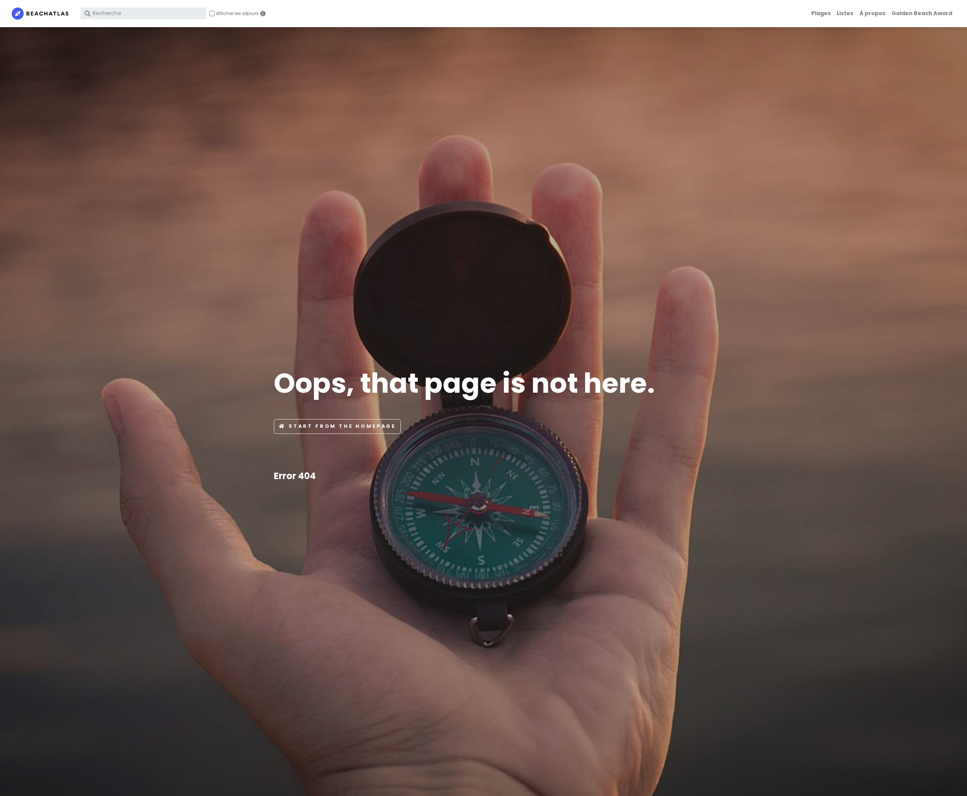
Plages (821, 13)
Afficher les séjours (237, 13)
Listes (845, 13)
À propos (872, 13)
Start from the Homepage (342, 426)
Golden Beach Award (921, 13)
